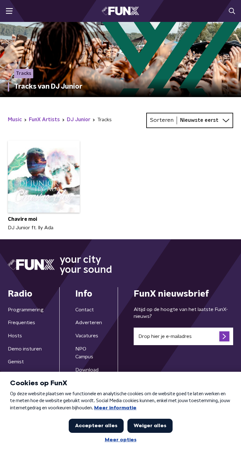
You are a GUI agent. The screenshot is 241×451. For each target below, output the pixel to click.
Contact (84, 309)
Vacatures (86, 335)
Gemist (16, 361)
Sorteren (162, 120)
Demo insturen (25, 348)
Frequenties (21, 322)
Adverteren (88, 322)
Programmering (26, 309)
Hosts (15, 335)
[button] (9, 11)
